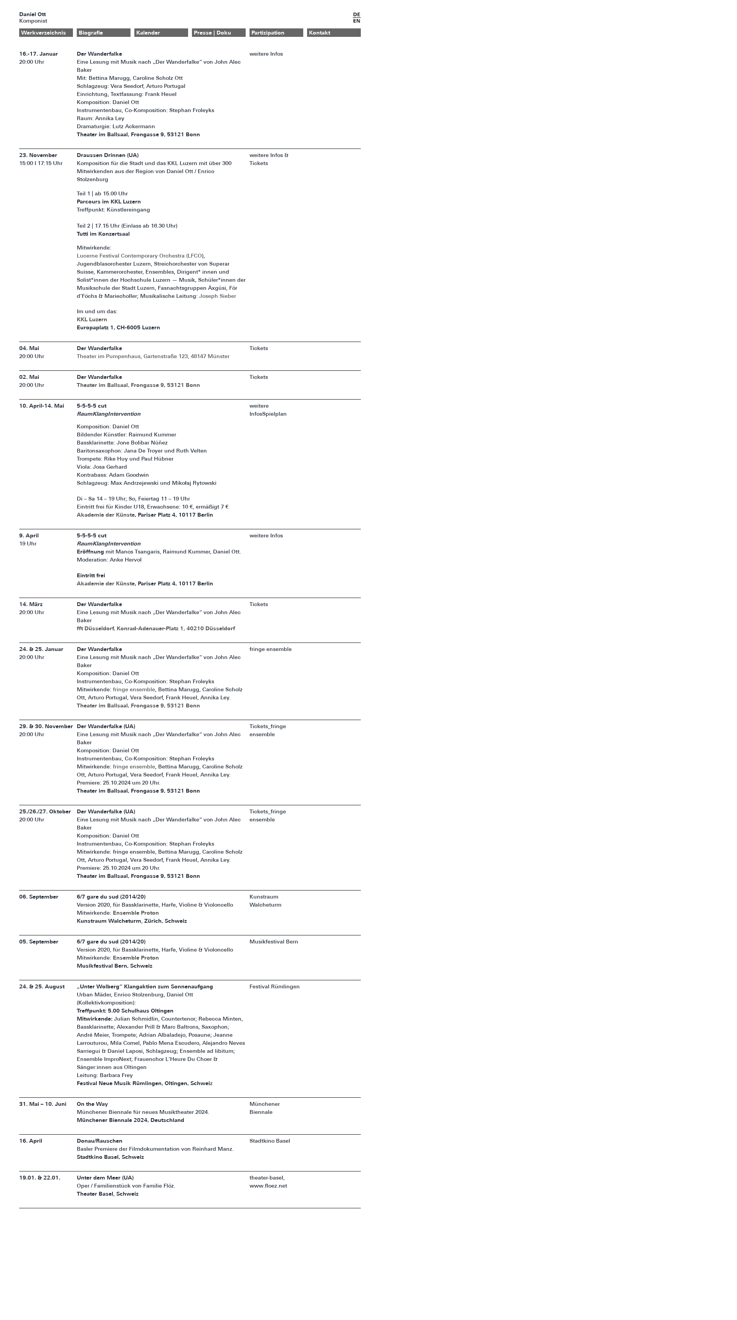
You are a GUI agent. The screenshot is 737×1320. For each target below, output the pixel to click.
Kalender (148, 33)
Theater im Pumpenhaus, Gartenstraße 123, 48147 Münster (153, 357)
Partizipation (267, 33)
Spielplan (274, 414)
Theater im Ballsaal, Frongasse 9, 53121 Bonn (138, 385)
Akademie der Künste (106, 515)
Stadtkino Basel (270, 1141)
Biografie (91, 33)
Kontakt (319, 33)
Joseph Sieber (217, 296)
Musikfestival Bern (274, 942)
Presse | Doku (212, 33)
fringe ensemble (134, 690)
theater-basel (266, 1178)
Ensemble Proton (136, 913)
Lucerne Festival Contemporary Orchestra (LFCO (139, 256)
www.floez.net (268, 1186)
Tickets (259, 164)
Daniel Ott (32, 15)
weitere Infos (266, 54)
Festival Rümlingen (275, 987)
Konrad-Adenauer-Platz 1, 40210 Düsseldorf (176, 629)
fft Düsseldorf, (97, 629)
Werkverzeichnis (43, 33)
